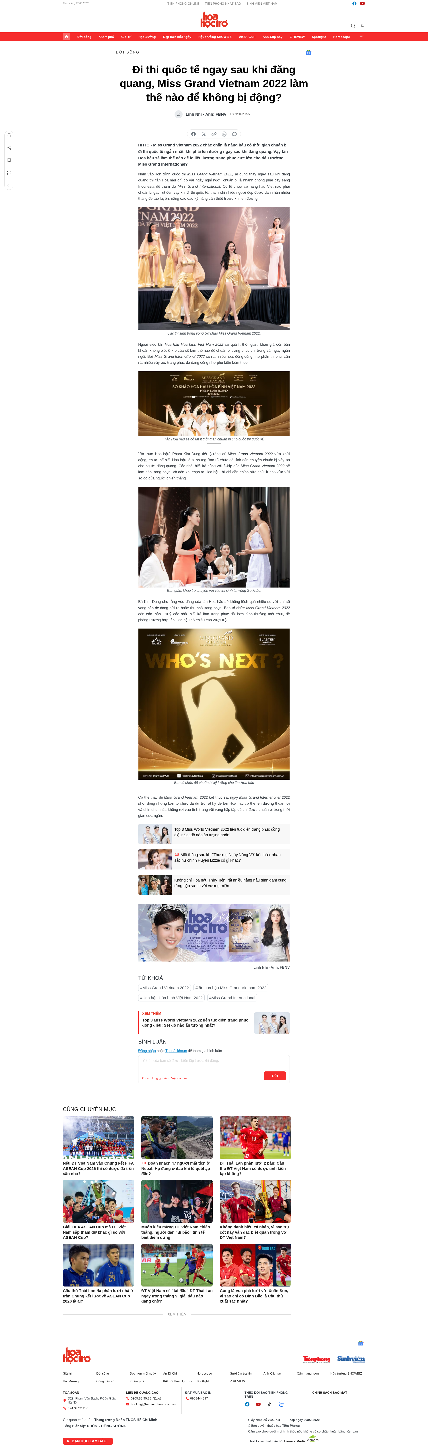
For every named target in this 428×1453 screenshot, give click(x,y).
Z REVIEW (297, 37)
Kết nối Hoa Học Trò (177, 1381)
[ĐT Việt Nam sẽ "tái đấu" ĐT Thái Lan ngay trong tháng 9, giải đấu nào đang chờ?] (177, 1265)
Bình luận (9, 172)
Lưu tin (9, 160)
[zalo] (284, 1404)
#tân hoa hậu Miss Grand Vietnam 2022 (230, 988)
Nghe (9, 135)
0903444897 (199, 1398)
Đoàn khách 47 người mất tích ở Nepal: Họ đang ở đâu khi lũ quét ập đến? (175, 1168)
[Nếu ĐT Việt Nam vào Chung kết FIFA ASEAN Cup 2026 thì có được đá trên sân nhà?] (98, 1137)
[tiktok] (272, 1404)
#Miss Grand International (232, 998)
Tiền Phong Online (183, 3)
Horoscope (341, 37)
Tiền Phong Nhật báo (223, 3)
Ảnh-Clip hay (272, 37)
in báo (224, 134)
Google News (308, 52)
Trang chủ (66, 36)
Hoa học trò (77, 1355)
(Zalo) (157, 1398)
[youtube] (362, 3)
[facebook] (354, 3)
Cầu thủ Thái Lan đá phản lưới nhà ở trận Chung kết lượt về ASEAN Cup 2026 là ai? (98, 1296)
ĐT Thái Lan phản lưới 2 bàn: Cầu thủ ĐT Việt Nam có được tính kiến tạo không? (253, 1168)
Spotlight (319, 37)
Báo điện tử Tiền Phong (214, 20)
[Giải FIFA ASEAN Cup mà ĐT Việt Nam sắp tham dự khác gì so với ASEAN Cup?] (98, 1201)
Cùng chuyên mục (89, 1109)
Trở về (9, 185)
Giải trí (126, 37)
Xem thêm (361, 36)
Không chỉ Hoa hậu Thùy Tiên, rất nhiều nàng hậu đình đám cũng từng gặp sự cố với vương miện (230, 883)
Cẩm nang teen (308, 1373)
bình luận (234, 134)
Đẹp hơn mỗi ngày (177, 37)
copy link (214, 134)
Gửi (275, 1076)
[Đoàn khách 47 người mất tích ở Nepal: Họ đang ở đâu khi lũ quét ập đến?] (177, 1137)
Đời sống (84, 37)
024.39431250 (78, 1408)
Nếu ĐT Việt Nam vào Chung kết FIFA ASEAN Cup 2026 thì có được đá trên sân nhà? (98, 1168)
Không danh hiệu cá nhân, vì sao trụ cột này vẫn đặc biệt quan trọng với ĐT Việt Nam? (254, 1232)
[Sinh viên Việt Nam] (351, 1360)
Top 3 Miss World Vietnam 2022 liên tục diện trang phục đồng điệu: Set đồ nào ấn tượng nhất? (227, 832)
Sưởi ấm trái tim (241, 1373)
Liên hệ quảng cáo (142, 1392)
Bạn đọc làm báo (89, 1441)
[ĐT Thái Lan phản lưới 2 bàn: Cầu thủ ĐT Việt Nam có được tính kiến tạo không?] (255, 1137)
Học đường (147, 37)
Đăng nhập (147, 1051)
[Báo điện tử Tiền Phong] (316, 1360)
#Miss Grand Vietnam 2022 (164, 988)
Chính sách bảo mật (329, 1392)
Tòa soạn (71, 1392)
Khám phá (106, 37)
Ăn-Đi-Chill (247, 37)
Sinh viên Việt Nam (262, 3)
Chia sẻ (9, 147)
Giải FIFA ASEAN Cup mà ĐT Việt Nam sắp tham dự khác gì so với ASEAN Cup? (94, 1232)
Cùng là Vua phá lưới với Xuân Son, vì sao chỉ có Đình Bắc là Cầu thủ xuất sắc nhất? (254, 1296)
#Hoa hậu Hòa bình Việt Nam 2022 (171, 998)
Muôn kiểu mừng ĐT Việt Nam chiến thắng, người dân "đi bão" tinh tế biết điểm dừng (175, 1232)
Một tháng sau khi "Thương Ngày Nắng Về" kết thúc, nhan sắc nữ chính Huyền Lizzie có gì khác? (227, 858)
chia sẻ (193, 134)
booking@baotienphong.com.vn (153, 1404)
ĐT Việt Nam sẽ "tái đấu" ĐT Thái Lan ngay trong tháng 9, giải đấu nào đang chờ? (177, 1296)
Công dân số (105, 1381)
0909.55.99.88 (141, 1398)
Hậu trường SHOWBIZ (215, 37)
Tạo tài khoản (176, 1051)
